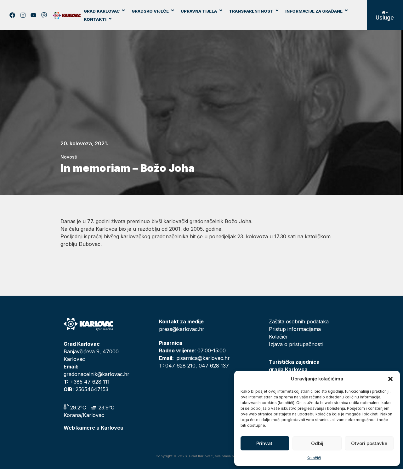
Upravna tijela (199, 11)
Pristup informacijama (295, 329)
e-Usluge (385, 15)
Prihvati (265, 443)
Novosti (68, 156)
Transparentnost (251, 11)
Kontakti (95, 19)
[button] (390, 379)
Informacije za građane (314, 11)
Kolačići (314, 457)
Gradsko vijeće (150, 11)
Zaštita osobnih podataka (299, 321)
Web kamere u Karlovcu (93, 428)
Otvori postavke (369, 443)
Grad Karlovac (102, 11)
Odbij (317, 443)
